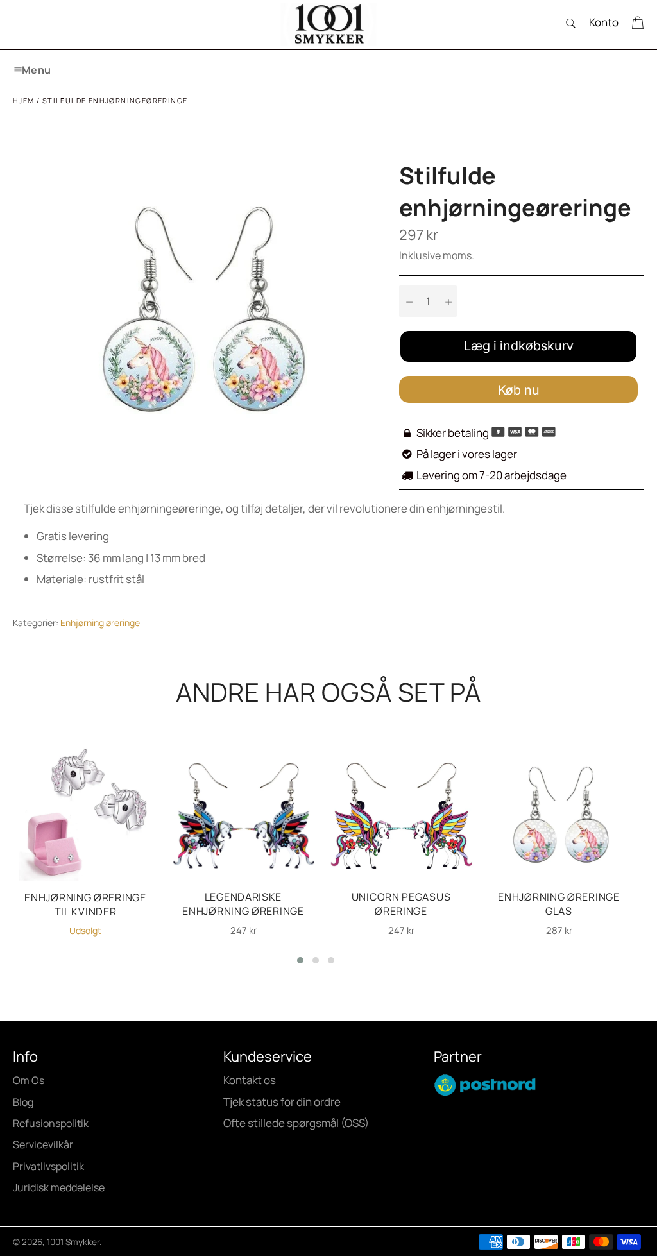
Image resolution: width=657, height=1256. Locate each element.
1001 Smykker (73, 1242)
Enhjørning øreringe (100, 622)
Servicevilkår (43, 1144)
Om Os (28, 1080)
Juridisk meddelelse (59, 1187)
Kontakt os (249, 1080)
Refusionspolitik (51, 1123)
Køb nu (519, 390)
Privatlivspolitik (48, 1166)
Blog (23, 1102)
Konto (604, 22)
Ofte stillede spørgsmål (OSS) (296, 1123)
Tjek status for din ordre (282, 1101)
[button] (300, 960)
